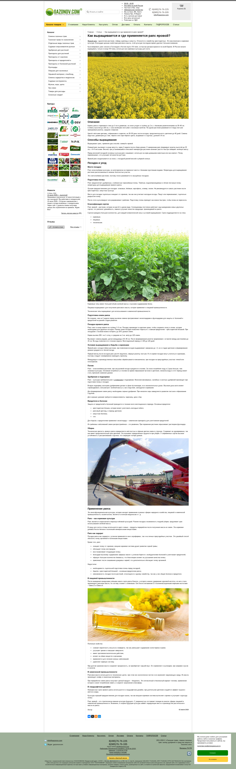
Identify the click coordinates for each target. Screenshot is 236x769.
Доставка (126, 24)
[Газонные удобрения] (52, 137)
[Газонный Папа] (64, 137)
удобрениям (118, 380)
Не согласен (213, 759)
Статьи (176, 24)
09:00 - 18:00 (128, 3)
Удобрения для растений (58, 50)
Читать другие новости (69, 213)
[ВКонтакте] (89, 716)
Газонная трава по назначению (61, 40)
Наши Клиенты (88, 24)
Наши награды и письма (118, 752)
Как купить (103, 24)
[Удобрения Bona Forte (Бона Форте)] (64, 157)
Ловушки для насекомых (58, 71)
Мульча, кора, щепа (56, 84)
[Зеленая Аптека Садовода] (52, 144)
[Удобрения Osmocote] (75, 157)
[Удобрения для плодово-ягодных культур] (52, 169)
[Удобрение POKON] (75, 150)
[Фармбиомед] (52, 182)
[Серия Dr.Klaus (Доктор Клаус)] (64, 150)
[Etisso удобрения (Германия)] (52, 112)
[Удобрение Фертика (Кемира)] (52, 157)
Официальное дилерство (133, 10)
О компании (73, 24)
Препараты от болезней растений (62, 64)
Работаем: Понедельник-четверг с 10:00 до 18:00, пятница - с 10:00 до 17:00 (118, 749)
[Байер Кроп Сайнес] (64, 118)
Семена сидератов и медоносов (61, 78)
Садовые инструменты (57, 81)
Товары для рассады (56, 91)
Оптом (115, 24)
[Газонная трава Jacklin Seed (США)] (52, 131)
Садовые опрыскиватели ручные (61, 47)
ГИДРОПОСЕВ (162, 24)
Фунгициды (52, 67)
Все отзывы (74, 227)
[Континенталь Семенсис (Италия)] (64, 144)
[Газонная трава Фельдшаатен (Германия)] (75, 131)
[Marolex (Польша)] (64, 112)
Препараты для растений (58, 53)
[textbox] (102, 12)
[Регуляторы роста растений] (52, 150)
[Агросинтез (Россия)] (75, 112)
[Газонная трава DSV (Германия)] (75, 125)
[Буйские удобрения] (75, 118)
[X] (92, 716)
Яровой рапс (92, 41)
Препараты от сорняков (57, 57)
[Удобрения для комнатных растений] (64, 163)
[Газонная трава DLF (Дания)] (64, 125)
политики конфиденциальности (209, 746)
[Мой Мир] (99, 716)
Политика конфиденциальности (118, 754)
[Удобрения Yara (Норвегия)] (52, 163)
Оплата (137, 24)
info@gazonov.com (161, 15)
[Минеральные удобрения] (75, 144)
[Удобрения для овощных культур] (75, 163)
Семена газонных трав (57, 36)
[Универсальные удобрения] (75, 176)
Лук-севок (52, 88)
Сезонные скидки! (55, 95)
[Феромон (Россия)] (64, 182)
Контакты (148, 24)
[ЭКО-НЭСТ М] (75, 182)
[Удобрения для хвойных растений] (52, 176)
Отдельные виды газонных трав (61, 43)
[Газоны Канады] (75, 137)
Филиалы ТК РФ (186, 748)
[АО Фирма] (52, 118)
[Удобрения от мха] (64, 176)
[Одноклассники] (96, 716)
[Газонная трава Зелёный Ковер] (64, 131)
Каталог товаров (53, 24)
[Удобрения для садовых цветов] (75, 169)
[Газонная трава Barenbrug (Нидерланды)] (52, 125)
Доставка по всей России (133, 6)
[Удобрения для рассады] (64, 169)
